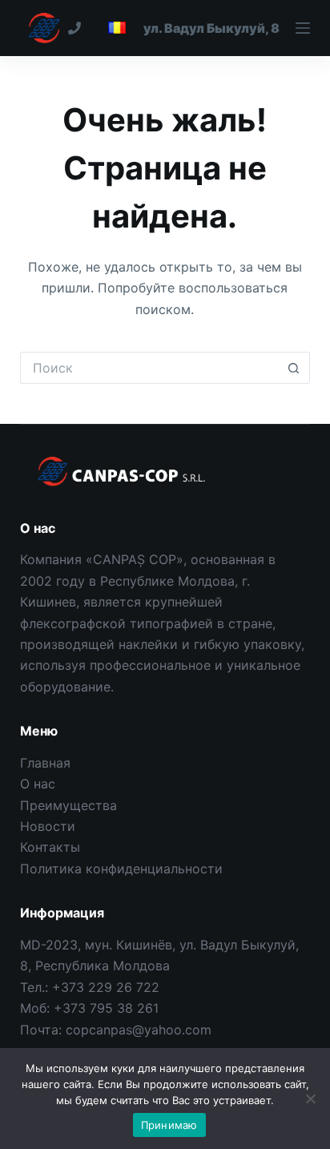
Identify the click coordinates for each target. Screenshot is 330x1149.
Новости (47, 826)
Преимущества (68, 805)
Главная (45, 763)
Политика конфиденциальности (121, 869)
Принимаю (169, 1125)
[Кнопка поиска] (294, 368)
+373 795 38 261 (106, 1008)
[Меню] (226, 28)
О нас (37, 784)
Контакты (50, 847)
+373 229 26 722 (105, 987)
